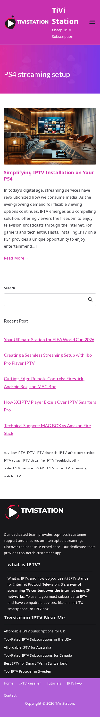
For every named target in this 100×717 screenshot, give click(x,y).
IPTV (30, 453)
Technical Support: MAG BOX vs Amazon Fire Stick (47, 429)
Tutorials (54, 683)
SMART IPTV (44, 468)
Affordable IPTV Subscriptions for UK (34, 631)
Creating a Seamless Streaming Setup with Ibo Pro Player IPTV (48, 358)
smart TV (63, 468)
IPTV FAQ (74, 683)
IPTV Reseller (30, 683)
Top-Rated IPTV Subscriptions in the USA (37, 639)
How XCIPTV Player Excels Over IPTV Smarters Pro (50, 405)
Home (9, 683)
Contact (10, 695)
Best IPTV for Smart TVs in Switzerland (35, 663)
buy (6, 453)
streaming (79, 468)
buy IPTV (18, 453)
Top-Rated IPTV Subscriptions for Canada (38, 655)
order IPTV (12, 468)
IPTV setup (12, 460)
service (27, 468)
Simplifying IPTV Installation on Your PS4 (49, 175)
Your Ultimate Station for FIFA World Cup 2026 (49, 339)
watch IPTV (12, 476)
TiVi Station (64, 703)
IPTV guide (67, 453)
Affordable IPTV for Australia (27, 647)
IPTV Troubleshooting (63, 460)
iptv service (85, 453)
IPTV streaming (33, 460)
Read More (14, 258)
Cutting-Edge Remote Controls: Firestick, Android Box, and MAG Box (44, 382)
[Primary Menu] (92, 22)
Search (9, 288)
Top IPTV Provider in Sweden (27, 671)
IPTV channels (46, 453)
